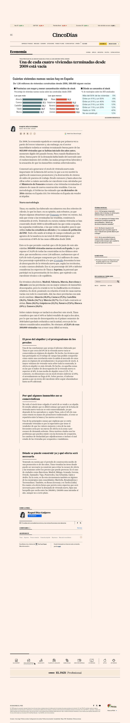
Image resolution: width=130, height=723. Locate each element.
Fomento (54, 214)
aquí (59, 546)
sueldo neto (41, 663)
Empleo (94, 52)
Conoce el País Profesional (65, 673)
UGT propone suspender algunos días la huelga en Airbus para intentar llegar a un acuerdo (107, 213)
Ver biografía (32, 515)
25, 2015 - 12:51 (30, 128)
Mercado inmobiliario (65, 537)
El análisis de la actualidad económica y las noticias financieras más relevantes (44, 523)
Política (107, 52)
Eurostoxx (103, 285)
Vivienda (88, 52)
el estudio (58, 260)
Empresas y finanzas (27, 43)
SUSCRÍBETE (103, 43)
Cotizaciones (50, 43)
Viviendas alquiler (45, 537)
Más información (24, 546)
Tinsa (20, 537)
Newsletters (70, 718)
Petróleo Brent (57, 25)
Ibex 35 (16, 25)
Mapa (62, 718)
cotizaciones (92, 663)
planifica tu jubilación (54, 663)
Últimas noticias (69, 43)
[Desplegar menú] (11, 35)
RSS (65, 718)
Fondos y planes (59, 43)
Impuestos (100, 52)
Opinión (77, 43)
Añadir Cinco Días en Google (74, 133)
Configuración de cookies (35, 718)
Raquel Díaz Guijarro (28, 126)
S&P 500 (35, 25)
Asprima (26, 537)
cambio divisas (67, 663)
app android (114, 663)
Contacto (12, 718)
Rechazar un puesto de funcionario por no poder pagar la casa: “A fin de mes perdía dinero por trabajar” (107, 230)
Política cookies (25, 718)
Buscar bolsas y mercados (104, 276)
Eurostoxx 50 (79, 25)
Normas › (79, 528)
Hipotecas (54, 537)
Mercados (36, 43)
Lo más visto (99, 255)
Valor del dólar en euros (104, 25)
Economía (43, 43)
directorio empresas (79, 663)
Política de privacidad (47, 718)
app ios (105, 663)
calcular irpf (16, 663)
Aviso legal (17, 718)
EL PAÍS (84, 43)
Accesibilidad (57, 718)
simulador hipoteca (29, 663)
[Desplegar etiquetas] (81, 537)
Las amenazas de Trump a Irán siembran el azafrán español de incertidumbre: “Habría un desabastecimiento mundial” (107, 221)
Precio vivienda (34, 537)
